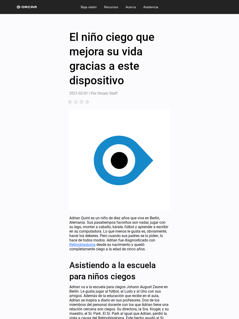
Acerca (131, 7)
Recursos (111, 7)
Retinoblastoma (82, 244)
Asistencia (150, 7)
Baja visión (89, 7)
